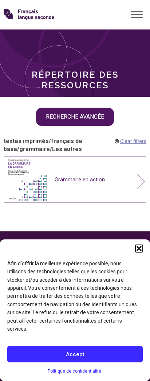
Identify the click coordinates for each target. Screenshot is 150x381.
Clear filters (133, 141)
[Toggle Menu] (137, 14)
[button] (139, 248)
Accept (75, 354)
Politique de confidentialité (75, 371)
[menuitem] (75, 42)
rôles (22, 41)
